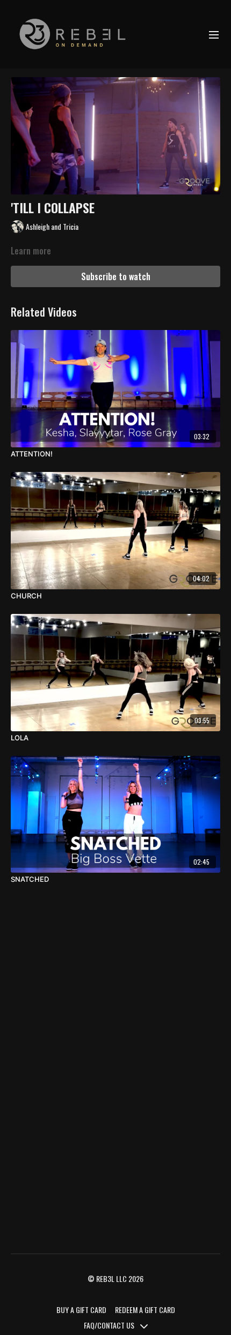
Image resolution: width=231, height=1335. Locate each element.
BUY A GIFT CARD (81, 1309)
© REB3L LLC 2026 (115, 1278)
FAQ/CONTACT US (110, 1325)
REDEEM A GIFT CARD (145, 1309)
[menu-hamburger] (213, 34)
